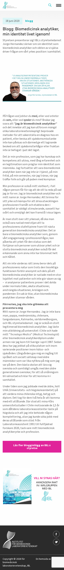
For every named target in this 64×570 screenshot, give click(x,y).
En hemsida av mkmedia (48, 559)
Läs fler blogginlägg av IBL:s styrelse (32, 446)
